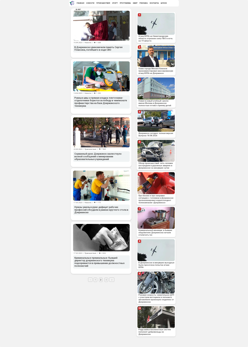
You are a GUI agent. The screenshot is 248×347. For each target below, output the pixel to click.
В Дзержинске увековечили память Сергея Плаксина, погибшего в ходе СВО (98, 48)
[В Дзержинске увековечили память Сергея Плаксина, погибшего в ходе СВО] (101, 26)
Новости (88, 43)
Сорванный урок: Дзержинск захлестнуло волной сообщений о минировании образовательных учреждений (98, 156)
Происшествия (90, 149)
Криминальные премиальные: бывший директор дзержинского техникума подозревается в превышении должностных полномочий (99, 261)
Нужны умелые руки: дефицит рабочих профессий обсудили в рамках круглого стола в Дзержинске (101, 210)
